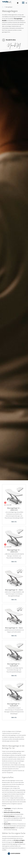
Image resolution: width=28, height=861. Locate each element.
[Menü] (22, 3)
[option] (14, 265)
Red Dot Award (19, 842)
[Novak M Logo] (7, 3)
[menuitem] (22, 3)
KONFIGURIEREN (15, 854)
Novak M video (11, 40)
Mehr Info (14, 522)
